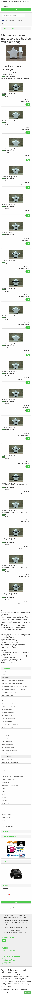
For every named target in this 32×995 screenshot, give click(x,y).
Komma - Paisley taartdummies (10, 724)
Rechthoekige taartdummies (9, 750)
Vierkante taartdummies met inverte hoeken (13, 768)
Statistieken (24, 989)
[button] (3, 20)
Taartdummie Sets (7, 709)
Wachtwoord (5, 895)
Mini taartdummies (7, 741)
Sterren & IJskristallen (7, 826)
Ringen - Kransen (6, 803)
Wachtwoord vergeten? (8, 908)
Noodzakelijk (6, 989)
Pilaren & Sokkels (6, 809)
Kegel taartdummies (7, 733)
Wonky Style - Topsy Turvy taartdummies (12, 776)
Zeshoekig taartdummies (8, 765)
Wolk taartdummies (7, 774)
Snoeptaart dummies (7, 753)
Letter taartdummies (7, 739)
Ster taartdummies (7, 756)
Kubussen (4, 797)
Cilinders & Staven (6, 806)
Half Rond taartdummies (8, 718)
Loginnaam (5, 888)
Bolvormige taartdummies (8, 698)
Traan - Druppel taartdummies (10, 762)
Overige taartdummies (8, 779)
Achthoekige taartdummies (9, 692)
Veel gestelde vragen (7, 959)
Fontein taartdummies (8, 715)
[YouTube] (4, 940)
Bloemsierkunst (6, 817)
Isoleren (4, 675)
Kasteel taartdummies (7, 730)
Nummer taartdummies (8, 744)
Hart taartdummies (7, 721)
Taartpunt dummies (7, 759)
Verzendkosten (6, 964)
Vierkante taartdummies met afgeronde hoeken (14, 686)
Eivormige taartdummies (8, 712)
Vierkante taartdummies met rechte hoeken (13, 689)
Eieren (3, 791)
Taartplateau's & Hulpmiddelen (10, 785)
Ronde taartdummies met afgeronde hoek (13, 680)
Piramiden (4, 800)
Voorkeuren (15, 989)
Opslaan (16, 9)
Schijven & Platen (6, 812)
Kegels (3, 794)
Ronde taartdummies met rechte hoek (12, 683)
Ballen (3, 788)
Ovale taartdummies (7, 727)
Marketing (5, 992)
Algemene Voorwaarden (8, 960)
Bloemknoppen (6, 782)
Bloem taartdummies (7, 695)
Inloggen (16, 902)
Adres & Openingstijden (8, 950)
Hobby (3, 820)
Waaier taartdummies (7, 771)
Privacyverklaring (6, 962)
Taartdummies (5, 677)
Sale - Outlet (5, 672)
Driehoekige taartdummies (9, 707)
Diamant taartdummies (8, 704)
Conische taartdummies (8, 701)
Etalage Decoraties (7, 814)
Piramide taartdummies (8, 747)
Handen (4, 823)
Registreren (5, 905)
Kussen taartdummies (7, 736)
